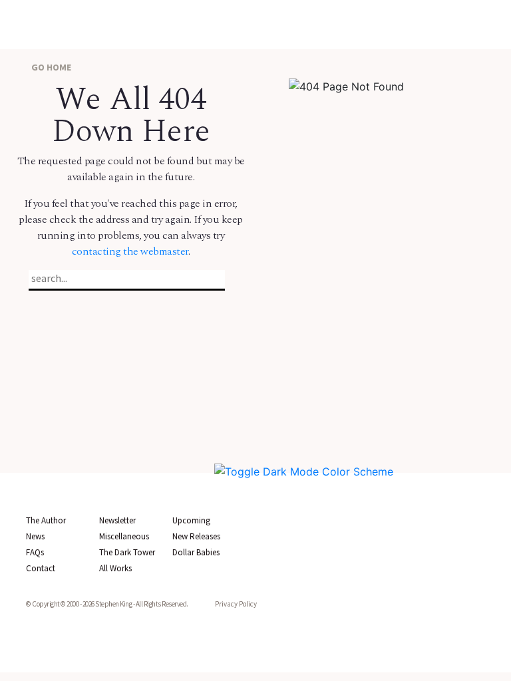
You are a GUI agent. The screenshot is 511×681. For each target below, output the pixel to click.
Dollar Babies (196, 552)
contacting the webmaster (130, 251)
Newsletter (117, 520)
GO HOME (50, 67)
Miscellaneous (124, 536)
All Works (115, 568)
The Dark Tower (127, 552)
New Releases (196, 536)
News (35, 536)
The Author (46, 520)
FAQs (35, 552)
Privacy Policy (236, 604)
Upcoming (191, 520)
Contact (40, 568)
